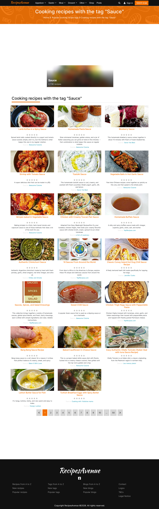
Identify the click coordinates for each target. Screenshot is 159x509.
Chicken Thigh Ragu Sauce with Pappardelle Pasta (127, 306)
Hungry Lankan (35, 406)
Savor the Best (129, 142)
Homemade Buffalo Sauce (127, 217)
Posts (99, 3)
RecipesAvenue (20, 2)
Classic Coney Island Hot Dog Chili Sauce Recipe (126, 263)
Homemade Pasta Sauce (79, 129)
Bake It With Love (35, 363)
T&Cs (121, 492)
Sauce (52, 80)
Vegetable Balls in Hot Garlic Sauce (126, 174)
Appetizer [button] (39, 3)
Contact (122, 484)
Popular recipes (19, 492)
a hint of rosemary (82, 235)
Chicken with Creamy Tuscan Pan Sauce (79, 217)
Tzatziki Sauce (79, 174)
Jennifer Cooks (129, 275)
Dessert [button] (71, 3)
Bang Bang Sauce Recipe (32, 350)
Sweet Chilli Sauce (79, 305)
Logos (121, 488)
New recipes (18, 488)
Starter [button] (51, 3)
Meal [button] (61, 3)
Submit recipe (142, 3)
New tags (52, 488)
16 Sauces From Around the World (79, 262)
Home (46, 17)
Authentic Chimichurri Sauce (32, 262)
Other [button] (82, 3)
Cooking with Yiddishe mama (82, 401)
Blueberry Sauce (126, 129)
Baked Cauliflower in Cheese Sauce (79, 350)
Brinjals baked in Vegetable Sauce (32, 217)
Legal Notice (125, 496)
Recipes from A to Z (21, 484)
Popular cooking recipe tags (65, 17)
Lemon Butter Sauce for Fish (32, 392)
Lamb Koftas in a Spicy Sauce (32, 129)
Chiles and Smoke (35, 278)
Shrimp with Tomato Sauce (32, 174)
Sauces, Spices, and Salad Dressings (32, 305)
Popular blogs (89, 492)
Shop (91, 3)
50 (113, 412)
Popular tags (54, 492)
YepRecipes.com (130, 230)
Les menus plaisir (129, 363)
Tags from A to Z (56, 484)
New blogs (88, 488)
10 (100, 412)
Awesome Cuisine (35, 145)
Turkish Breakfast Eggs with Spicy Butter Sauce (79, 393)
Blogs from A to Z (91, 484)
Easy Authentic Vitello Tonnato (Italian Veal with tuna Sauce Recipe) (126, 351)
